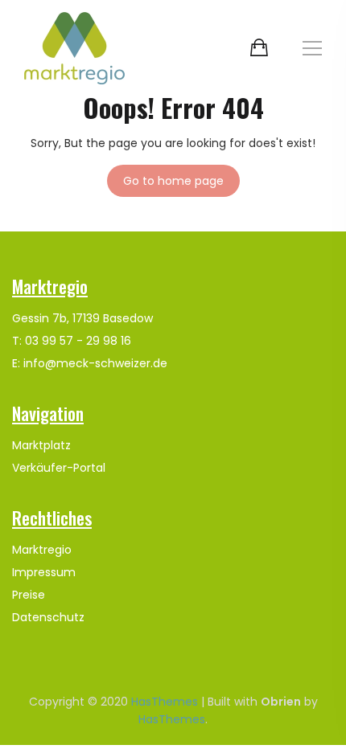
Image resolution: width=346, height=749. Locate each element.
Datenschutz (48, 617)
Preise (28, 595)
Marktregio (42, 550)
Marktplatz (41, 445)
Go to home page (173, 181)
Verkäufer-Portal (58, 468)
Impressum (44, 572)
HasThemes (164, 702)
